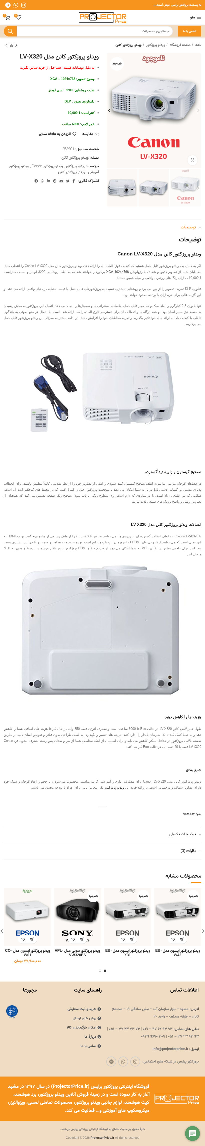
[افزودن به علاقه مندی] (173, 939)
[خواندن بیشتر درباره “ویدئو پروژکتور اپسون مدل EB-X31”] (132, 939)
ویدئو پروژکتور (155, 45)
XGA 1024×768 (117, 272)
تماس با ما (189, 31)
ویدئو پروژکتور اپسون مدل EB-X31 (127, 953)
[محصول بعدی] (6, 45)
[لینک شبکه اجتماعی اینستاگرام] (24, 5)
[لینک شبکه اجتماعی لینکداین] (49, 181)
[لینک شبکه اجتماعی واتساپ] (16, 5)
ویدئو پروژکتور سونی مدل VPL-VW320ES (77, 953)
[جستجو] (10, 31)
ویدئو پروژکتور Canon (47, 166)
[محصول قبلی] (16, 45)
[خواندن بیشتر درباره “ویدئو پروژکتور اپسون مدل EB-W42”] (182, 939)
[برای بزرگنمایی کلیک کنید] (193, 160)
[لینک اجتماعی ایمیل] (61, 181)
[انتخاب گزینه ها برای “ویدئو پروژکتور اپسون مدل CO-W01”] (32, 939)
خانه (197, 45)
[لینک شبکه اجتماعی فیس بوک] (73, 181)
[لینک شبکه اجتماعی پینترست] (55, 181)
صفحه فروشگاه (179, 45)
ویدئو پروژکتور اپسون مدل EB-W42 (177, 953)
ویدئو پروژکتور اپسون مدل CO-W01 (27, 953)
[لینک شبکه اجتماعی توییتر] (67, 181)
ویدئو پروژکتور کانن (129, 45)
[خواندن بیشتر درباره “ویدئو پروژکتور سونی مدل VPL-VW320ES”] (82, 939)
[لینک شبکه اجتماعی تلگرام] (8, 5)
